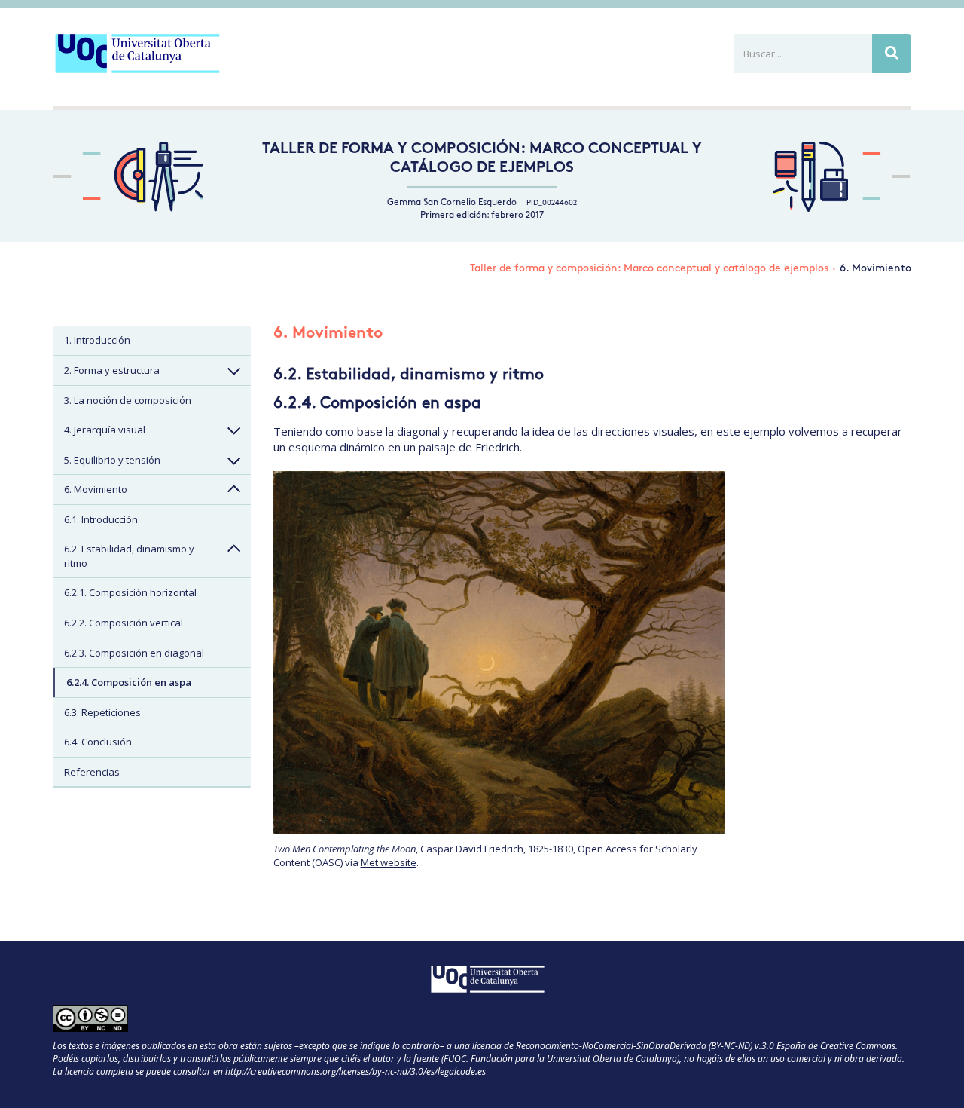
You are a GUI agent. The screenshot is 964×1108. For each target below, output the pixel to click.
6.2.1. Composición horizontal (130, 592)
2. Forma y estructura (112, 370)
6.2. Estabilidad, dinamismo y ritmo (129, 556)
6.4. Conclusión (98, 741)
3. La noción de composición (127, 400)
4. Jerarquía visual (104, 429)
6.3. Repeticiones (102, 712)
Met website (388, 862)
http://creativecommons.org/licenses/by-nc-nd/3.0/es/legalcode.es (355, 1071)
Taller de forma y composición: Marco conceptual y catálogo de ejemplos (649, 268)
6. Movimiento (95, 489)
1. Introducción (97, 340)
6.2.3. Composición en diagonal (134, 653)
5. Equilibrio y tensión (112, 460)
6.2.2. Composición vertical (123, 622)
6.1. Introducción (101, 519)
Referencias (92, 772)
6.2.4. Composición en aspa (128, 682)
